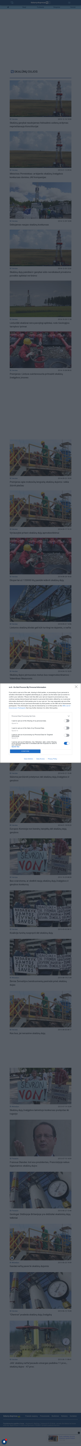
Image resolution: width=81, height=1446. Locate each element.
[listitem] (40, 716)
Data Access (40, 759)
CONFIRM (25, 751)
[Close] (77, 687)
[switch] (66, 720)
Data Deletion (28, 759)
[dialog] (40, 723)
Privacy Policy (52, 759)
